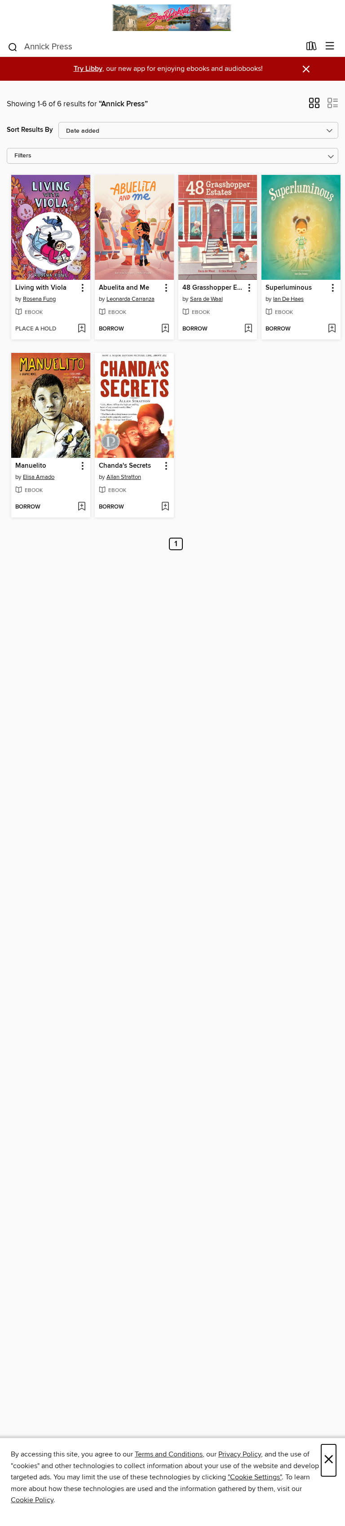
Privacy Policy (239, 1454)
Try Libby (88, 69)
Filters (22, 156)
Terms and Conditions (169, 1454)
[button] (314, 105)
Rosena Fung (39, 299)
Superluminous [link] (288, 288)
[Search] (13, 46)
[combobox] (154, 47)
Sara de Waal (206, 299)
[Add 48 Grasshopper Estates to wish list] (248, 329)
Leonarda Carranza (130, 299)
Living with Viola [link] (40, 288)
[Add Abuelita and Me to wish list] (165, 329)
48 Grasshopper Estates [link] (213, 288)
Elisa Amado (38, 477)
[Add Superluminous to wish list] (331, 329)
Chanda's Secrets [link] (125, 466)
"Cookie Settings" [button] (255, 1477)
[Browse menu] (330, 46)
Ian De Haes (288, 299)
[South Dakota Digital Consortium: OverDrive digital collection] (172, 17)
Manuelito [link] (30, 466)
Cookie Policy (32, 1500)
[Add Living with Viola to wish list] (81, 329)
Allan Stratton (123, 477)
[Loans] (311, 47)
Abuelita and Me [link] (124, 288)
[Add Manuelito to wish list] (81, 507)
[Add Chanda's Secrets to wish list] (165, 507)
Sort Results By (30, 130)
